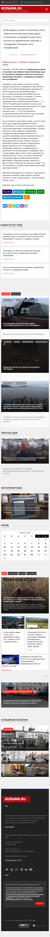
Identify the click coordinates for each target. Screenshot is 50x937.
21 (32, 551)
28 (32, 555)
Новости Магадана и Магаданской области (16, 11)
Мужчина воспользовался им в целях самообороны (23, 334)
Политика (22, 573)
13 (25, 547)
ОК (27, 197)
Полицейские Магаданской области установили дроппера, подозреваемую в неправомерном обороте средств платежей (23, 661)
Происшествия (13, 54)
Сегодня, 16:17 (32, 626)
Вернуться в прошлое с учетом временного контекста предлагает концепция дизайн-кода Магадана (23, 509)
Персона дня (9, 432)
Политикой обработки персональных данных (25, 894)
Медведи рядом (28, 341)
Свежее (4, 573)
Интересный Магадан (13, 197)
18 (12, 551)
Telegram (19, 192)
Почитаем (8, 729)
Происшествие (12, 573)
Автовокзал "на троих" (13, 743)
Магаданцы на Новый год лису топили (13, 761)
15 (39, 547)
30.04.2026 (7, 440)
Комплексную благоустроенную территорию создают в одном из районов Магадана (22, 701)
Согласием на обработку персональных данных (23, 897)
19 (18, 551)
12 (18, 547)
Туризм (30, 650)
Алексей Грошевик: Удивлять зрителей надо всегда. (12, 774)
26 (18, 555)
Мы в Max (7, 192)
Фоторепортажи (11, 487)
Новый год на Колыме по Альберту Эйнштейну (35, 761)
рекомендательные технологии (19, 899)
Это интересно (31, 573)
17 (5, 551)
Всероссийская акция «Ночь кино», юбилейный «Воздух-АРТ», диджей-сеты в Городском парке (11, 637)
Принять (39, 903)
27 (25, 555)
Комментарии (16, 294)
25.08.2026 (7, 341)
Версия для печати (9, 62)
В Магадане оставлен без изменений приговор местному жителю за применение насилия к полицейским (21, 253)
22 (39, 551)
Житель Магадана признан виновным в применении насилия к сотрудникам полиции (23, 268)
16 (45, 547)
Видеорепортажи (41, 341)
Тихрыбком (37, 440)
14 (32, 547)
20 (25, 551)
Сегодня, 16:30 (8, 579)
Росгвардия (33, 300)
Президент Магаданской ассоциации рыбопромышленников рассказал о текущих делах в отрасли (23, 470)
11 (12, 547)
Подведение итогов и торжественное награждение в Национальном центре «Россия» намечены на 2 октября (24, 419)
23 (45, 551)
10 (5, 547)
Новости (17, 341)
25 (12, 555)
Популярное (6, 294)
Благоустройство (25, 691)
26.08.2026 (7, 300)
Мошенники (6, 670)
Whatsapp (31, 192)
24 (5, 555)
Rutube (40, 192)
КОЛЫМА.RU (11, 8)
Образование (21, 383)
